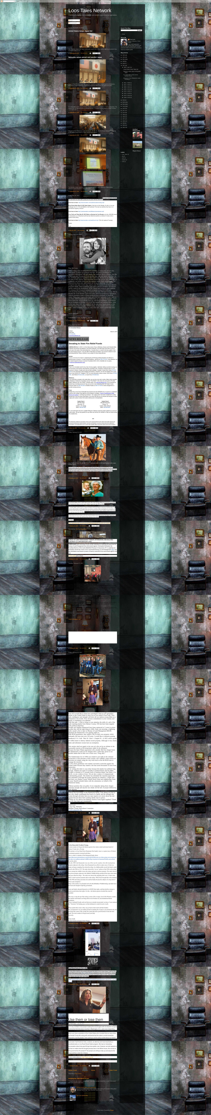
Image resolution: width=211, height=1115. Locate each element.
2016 (123, 100)
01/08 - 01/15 (127, 97)
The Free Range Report (81, 529)
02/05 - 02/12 (127, 89)
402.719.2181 (72, 334)
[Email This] (93, 53)
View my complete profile (127, 49)
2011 (123, 110)
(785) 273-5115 (103, 359)
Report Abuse (137, 151)
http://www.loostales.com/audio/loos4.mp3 (88, 220)
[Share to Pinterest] (99, 53)
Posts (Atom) (78, 1073)
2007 (123, 119)
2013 (123, 106)
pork (123, 158)
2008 (123, 117)
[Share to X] (96, 53)
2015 (123, 102)
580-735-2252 (81, 385)
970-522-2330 (81, 374)
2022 (123, 57)
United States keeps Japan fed (80, 31)
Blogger (112, 1110)
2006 (123, 121)
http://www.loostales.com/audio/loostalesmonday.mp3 (91, 202)
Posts (71, 20)
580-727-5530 (99, 385)
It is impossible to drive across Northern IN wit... (130, 75)
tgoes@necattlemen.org (74, 335)
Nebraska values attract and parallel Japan (85, 57)
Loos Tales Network (89, 10)
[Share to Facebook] (98, 53)
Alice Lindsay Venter (87, 973)
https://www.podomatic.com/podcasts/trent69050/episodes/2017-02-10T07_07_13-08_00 (89, 523)
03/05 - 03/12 (127, 87)
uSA (123, 161)
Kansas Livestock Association (76, 357)
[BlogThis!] (95, 53)
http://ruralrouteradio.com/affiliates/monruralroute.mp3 (91, 211)
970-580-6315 (95, 374)
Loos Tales (124, 154)
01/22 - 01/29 (127, 93)
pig (122, 156)
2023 (123, 55)
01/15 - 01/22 (127, 95)
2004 (123, 125)
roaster (123, 159)
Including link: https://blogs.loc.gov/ (78, 1078)
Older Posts (113, 1070)
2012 (123, 108)
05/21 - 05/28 (127, 82)
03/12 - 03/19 (127, 85)
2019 (123, 63)
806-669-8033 (107, 407)
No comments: (84, 53)
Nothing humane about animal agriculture (86, 1087)
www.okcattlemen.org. (101, 382)
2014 (123, 104)
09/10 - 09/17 (127, 67)
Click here (70, 474)
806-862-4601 (83, 407)
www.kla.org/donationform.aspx (77, 362)
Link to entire (72, 555)
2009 (123, 114)
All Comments (73, 23)
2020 (123, 61)
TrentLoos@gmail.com (74, 619)
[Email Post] (90, 53)
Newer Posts (72, 1070)
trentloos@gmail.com (75, 810)
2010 (123, 112)
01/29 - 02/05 (127, 91)
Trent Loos (132, 39)
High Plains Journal (87, 1057)
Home (93, 1070)
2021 (123, 59)
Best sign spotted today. (82, 1095)
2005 (123, 123)
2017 (123, 65)
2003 (123, 127)
